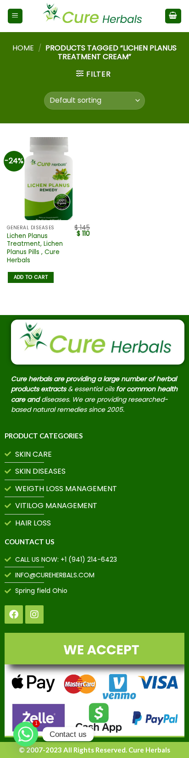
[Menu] (15, 16)
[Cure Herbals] (93, 16)
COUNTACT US (29, 541)
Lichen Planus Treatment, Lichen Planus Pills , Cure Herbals (35, 248)
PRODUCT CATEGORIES (44, 436)
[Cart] (173, 16)
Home (23, 48)
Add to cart (31, 277)
